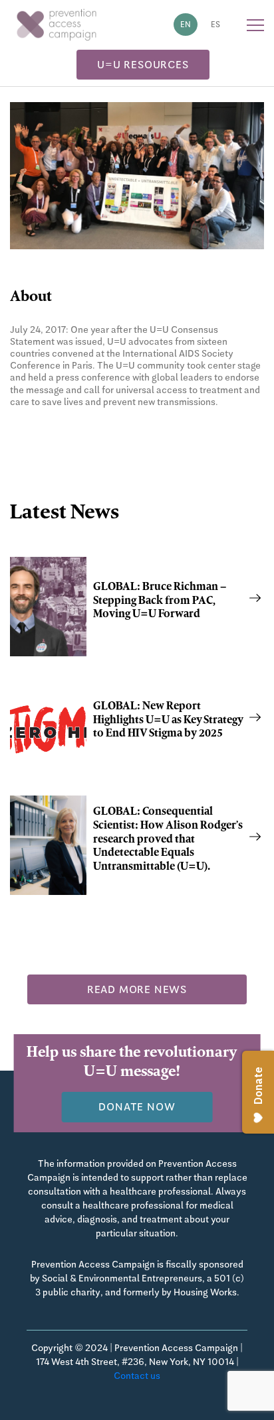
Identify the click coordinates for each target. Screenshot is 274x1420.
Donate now (136, 1106)
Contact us (137, 1375)
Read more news (137, 989)
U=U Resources (142, 64)
